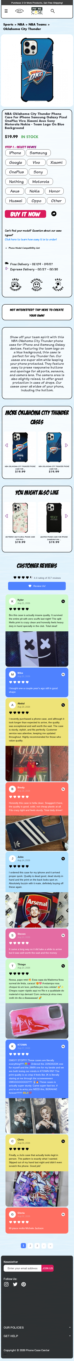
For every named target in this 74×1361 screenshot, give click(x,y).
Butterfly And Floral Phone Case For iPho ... (20, 538)
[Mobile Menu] (8, 11)
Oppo (36, 200)
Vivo (36, 162)
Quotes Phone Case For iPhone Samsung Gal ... (54, 538)
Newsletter (11, 1261)
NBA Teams (38, 24)
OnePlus (16, 172)
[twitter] (15, 1284)
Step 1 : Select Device (20, 147)
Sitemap (5, 1354)
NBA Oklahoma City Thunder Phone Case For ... (20, 467)
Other (56, 200)
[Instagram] (6, 1284)
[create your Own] (22, 13)
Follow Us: (10, 1278)
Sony (38, 172)
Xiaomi (56, 162)
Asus (14, 191)
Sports (8, 24)
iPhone (15, 152)
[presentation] (8, 445)
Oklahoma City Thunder (22, 29)
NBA (21, 24)
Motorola (40, 181)
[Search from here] (50, 11)
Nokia (34, 191)
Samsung (38, 152)
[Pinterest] (23, 1284)
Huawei (15, 200)
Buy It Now (25, 213)
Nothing (16, 181)
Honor (54, 191)
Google (15, 162)
